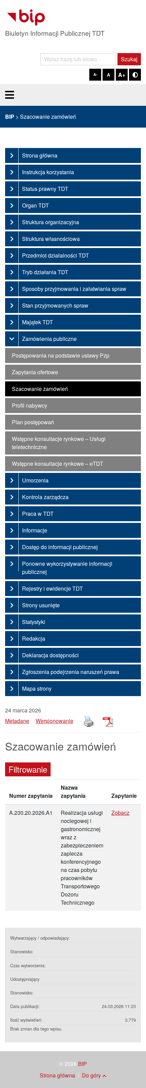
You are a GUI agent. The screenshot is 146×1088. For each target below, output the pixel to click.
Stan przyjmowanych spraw (55, 305)
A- (95, 74)
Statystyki (33, 622)
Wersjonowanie (54, 721)
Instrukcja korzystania (48, 172)
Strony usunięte (41, 605)
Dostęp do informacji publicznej (60, 547)
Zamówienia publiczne (49, 339)
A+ (121, 75)
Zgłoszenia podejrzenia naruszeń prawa (70, 672)
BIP (82, 1064)
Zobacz (120, 813)
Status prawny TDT (45, 189)
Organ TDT (35, 205)
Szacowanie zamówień (40, 389)
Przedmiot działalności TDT (55, 255)
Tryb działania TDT (45, 272)
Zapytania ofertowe (35, 372)
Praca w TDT (38, 513)
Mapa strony (37, 688)
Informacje (34, 530)
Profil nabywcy (29, 405)
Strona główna (39, 155)
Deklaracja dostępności (50, 655)
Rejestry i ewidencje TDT (52, 588)
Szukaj (129, 59)
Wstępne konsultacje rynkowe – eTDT (57, 463)
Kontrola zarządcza (45, 497)
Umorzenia (35, 480)
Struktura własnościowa (51, 239)
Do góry (91, 1075)
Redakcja (33, 638)
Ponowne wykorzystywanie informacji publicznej (67, 568)
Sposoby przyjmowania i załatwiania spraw (74, 289)
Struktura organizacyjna (50, 222)
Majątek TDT (37, 322)
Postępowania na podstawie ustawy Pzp (60, 355)
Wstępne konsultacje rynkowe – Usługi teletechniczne (59, 443)
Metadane (17, 721)
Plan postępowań (33, 422)
